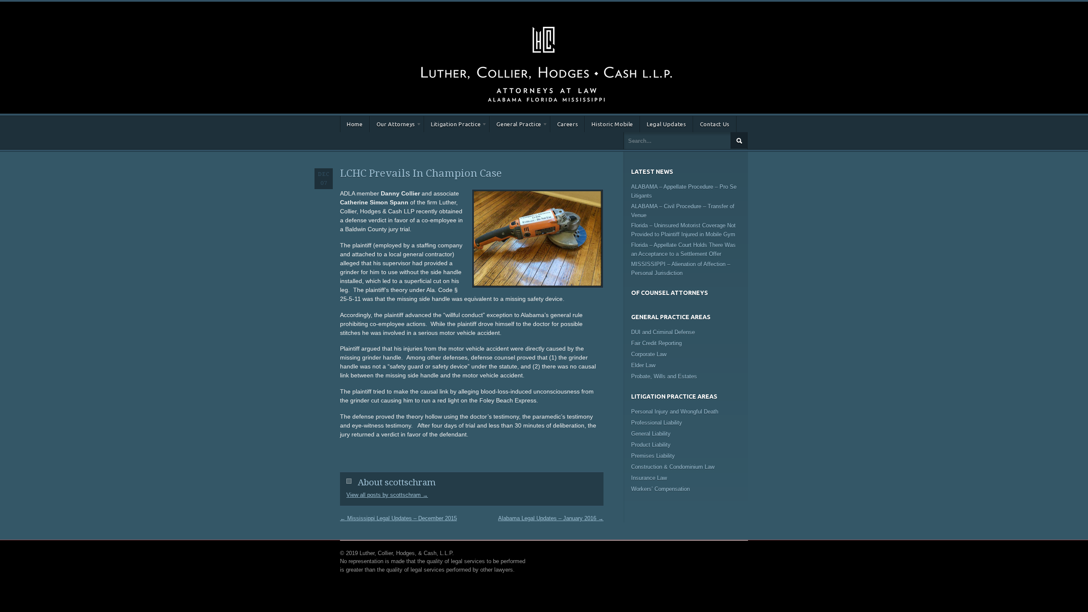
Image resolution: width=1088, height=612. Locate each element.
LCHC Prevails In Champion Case (421, 173)
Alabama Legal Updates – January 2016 (551, 518)
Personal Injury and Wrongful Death (674, 411)
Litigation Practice (452, 125)
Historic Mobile (612, 124)
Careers (567, 124)
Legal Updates (666, 124)
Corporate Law (648, 354)
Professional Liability (656, 422)
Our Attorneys (392, 125)
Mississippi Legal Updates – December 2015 (398, 518)
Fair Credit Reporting (656, 343)
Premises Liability (653, 456)
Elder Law (643, 365)
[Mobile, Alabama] (546, 25)
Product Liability (651, 445)
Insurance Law (649, 478)
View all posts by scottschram (387, 495)
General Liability (651, 434)
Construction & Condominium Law (672, 467)
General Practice (515, 125)
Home (355, 124)
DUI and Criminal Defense (663, 332)
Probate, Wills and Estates (664, 376)
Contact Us (715, 124)
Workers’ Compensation (660, 489)
